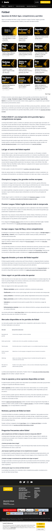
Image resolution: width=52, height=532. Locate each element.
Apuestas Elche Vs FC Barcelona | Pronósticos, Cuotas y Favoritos (41, 70)
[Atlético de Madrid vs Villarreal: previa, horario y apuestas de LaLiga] (25, 63)
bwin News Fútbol (19, 312)
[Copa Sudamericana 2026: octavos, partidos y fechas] (25, 47)
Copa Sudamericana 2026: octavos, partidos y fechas (25, 53)
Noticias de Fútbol (36, 423)
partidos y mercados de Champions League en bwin (24, 199)
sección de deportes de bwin (9, 144)
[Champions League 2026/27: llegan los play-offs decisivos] (9, 63)
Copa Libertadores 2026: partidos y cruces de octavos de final (41, 54)
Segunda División (42, 268)
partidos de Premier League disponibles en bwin (29, 223)
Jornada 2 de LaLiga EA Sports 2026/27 (24, 86)
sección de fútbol (36, 144)
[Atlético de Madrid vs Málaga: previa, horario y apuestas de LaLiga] (41, 79)
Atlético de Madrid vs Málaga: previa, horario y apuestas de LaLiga (41, 86)
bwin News (23, 423)
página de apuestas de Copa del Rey (38, 252)
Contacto (8, 489)
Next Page (47, 94)
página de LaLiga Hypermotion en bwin (36, 270)
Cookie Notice (13, 527)
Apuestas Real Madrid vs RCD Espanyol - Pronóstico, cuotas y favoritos (8, 86)
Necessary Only (41, 526)
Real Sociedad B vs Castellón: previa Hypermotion (23, 38)
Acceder (37, 2)
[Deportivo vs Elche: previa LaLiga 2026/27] (41, 31)
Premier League (15, 222)
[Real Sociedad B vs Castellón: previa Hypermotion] (25, 31)
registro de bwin (28, 403)
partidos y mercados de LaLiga (32, 169)
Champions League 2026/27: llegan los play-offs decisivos (8, 70)
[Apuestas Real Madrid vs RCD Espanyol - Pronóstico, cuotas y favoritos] (9, 79)
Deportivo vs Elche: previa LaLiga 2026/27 (41, 37)
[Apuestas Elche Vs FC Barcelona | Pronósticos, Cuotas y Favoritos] (41, 63)
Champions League (34, 197)
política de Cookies (46, 518)
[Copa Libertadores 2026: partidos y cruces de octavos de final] (41, 47)
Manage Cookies (41, 529)
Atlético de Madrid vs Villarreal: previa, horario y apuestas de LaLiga (25, 70)
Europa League (30, 241)
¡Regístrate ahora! (45, 2)
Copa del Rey (38, 250)
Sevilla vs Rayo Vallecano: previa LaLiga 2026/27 (8, 53)
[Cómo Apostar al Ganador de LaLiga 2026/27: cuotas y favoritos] (9, 31)
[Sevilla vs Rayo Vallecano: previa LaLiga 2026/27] (9, 47)
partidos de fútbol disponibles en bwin (24, 425)
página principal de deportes (13, 401)
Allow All (40, 523)
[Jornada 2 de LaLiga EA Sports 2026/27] (25, 79)
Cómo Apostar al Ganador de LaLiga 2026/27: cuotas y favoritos (9, 38)
